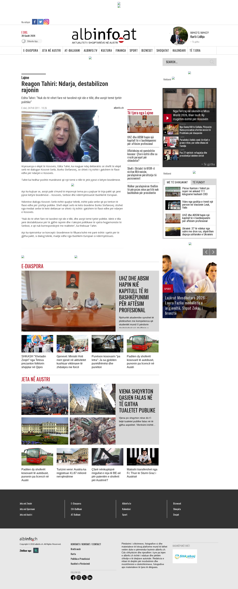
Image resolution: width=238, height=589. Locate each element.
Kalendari (179, 50)
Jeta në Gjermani (27, 509)
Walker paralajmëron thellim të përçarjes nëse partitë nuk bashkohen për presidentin (143, 189)
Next (213, 252)
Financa (121, 50)
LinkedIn (52, 22)
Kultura (106, 50)
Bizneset (147, 50)
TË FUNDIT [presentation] (199, 182)
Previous (206, 252)
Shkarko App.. (33, 41)
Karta (73, 554)
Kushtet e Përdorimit (80, 563)
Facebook (35, 22)
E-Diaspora (30, 50)
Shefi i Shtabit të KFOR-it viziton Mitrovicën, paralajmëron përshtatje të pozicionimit (141, 173)
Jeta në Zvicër (26, 503)
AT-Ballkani (72, 50)
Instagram (46, 22)
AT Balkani (75, 514)
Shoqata (177, 509)
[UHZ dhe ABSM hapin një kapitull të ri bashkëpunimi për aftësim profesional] (143, 124)
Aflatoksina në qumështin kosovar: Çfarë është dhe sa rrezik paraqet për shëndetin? (142, 155)
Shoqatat (162, 50)
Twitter (40, 22)
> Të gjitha (208, 164)
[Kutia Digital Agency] (36, 550)
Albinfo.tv (90, 50)
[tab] (178, 182)
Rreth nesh (75, 549)
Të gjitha (195, 41)
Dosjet (176, 514)
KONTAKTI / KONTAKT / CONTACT (86, 544)
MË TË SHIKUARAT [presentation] (177, 182)
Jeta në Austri (51, 50)
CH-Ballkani (76, 509)
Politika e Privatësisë (80, 558)
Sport (134, 50)
